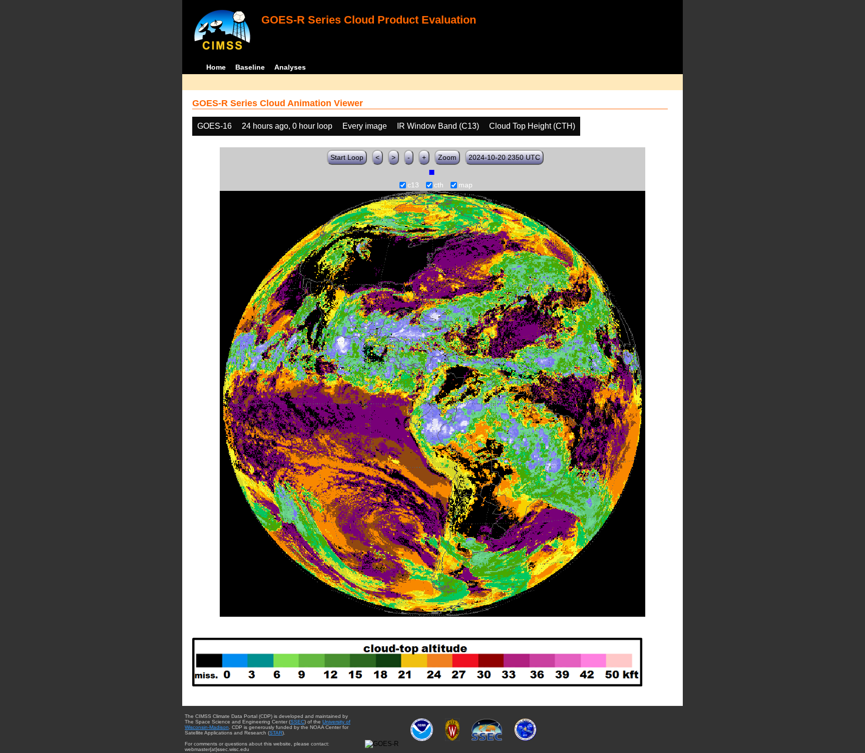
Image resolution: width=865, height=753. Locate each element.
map (466, 185)
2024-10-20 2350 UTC (504, 157)
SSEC (297, 721)
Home (216, 67)
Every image (364, 126)
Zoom (447, 157)
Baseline (250, 67)
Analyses (290, 67)
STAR (275, 732)
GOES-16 (214, 126)
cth (439, 185)
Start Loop (346, 157)
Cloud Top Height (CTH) (532, 126)
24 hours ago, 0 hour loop (287, 126)
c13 (413, 185)
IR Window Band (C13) (438, 126)
